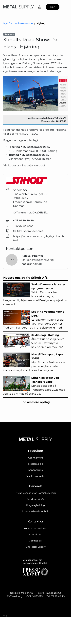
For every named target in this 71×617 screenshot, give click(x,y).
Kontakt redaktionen (35, 528)
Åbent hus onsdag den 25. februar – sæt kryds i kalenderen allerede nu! (48, 341)
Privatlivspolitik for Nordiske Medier (35, 492)
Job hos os (35, 540)
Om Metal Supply (35, 546)
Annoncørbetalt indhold (35, 511)
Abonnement (35, 457)
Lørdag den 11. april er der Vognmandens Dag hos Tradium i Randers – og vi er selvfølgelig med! (33, 319)
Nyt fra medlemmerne (18, 23)
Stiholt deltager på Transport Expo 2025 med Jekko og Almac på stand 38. (34, 385)
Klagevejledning (35, 505)
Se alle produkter (35, 476)
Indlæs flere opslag (35, 402)
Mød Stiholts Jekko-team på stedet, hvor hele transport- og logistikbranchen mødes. (34, 362)
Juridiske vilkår (35, 499)
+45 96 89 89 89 (23, 220)
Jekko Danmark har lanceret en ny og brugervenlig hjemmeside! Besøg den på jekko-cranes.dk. (35, 294)
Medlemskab (35, 463)
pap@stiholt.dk (31, 263)
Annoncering (35, 469)
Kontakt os (35, 534)
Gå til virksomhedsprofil (28, 231)
